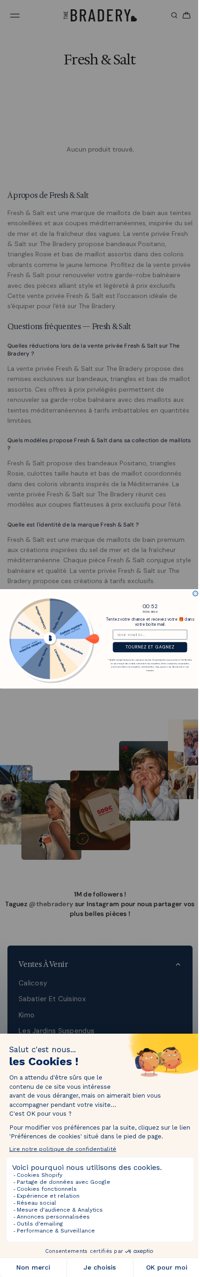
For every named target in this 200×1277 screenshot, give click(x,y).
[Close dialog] (193, 593)
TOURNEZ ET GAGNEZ (147, 647)
